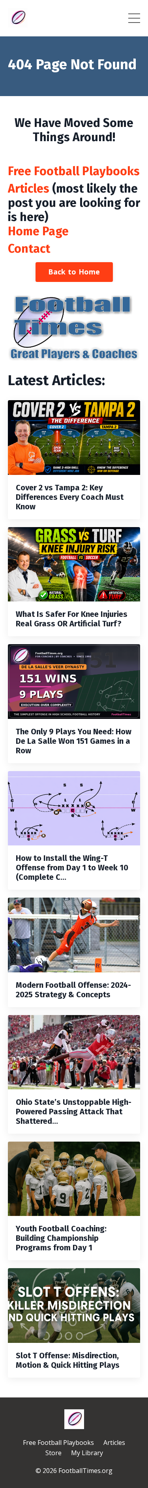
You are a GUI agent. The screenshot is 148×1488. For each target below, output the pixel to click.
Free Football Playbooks (74, 171)
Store (53, 1452)
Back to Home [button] (74, 271)
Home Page (38, 231)
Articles (28, 189)
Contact (29, 249)
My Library (87, 1452)
